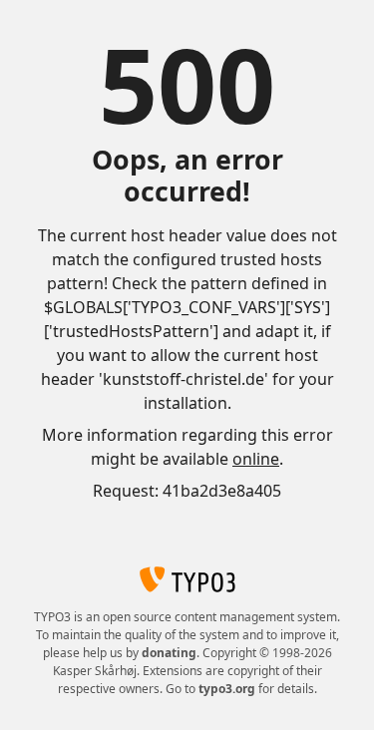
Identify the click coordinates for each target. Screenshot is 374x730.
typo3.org (226, 688)
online (255, 459)
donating (169, 652)
